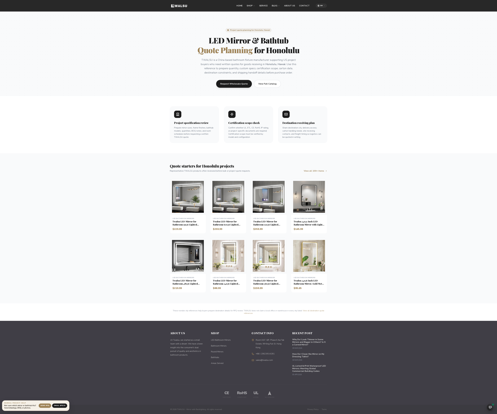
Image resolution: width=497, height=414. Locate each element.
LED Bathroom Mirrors (221, 340)
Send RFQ (45, 405)
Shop (250, 5)
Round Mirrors (217, 351)
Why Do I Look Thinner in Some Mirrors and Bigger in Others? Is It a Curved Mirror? (309, 342)
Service (263, 5)
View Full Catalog (267, 83)
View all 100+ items (314, 170)
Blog (274, 5)
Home (239, 5)
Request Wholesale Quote (234, 83)
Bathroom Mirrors (218, 345)
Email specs (59, 405)
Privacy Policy (313, 409)
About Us (289, 5)
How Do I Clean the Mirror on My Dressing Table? (308, 355)
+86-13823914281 (265, 353)
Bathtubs (215, 357)
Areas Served (217, 363)
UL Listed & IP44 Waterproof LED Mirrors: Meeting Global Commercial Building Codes (309, 368)
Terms (324, 409)
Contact (304, 5)
